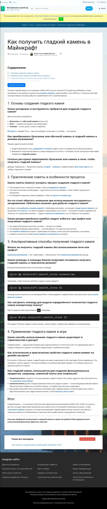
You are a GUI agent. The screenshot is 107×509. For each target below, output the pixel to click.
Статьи (14, 2)
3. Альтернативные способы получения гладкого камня (32, 78)
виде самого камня (84, 208)
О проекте (102, 2)
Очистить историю (87, 439)
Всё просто (12, 131)
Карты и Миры (43, 469)
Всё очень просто (82, 167)
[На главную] (3, 8)
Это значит (23, 211)
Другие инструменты (10, 464)
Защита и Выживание (81, 464)
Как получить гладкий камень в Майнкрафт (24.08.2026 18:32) (36, 445)
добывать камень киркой (32, 208)
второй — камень (51, 167)
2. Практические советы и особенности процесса (30, 76)
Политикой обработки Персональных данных (51, 16)
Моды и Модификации (82, 469)
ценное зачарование (55, 213)
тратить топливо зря (61, 195)
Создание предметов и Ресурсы (15, 477)
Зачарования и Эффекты (47, 464)
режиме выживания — (19, 255)
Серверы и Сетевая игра (47, 473)
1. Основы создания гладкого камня (24, 73)
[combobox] (61, 8)
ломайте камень (19, 231)
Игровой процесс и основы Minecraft (17, 469)
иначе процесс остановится (46, 234)
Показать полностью (16, 85)
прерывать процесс (57, 187)
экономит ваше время (23, 381)
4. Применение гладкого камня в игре (25, 81)
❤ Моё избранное (88, 2)
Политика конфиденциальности (43, 503)
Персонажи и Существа (11, 473)
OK (61, 19)
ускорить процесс (47, 93)
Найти (89, 8)
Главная (5, 2)
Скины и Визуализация (82, 473)
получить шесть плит (64, 391)
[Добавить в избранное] (61, 54)
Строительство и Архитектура (49, 477)
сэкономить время (16, 409)
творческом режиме (70, 255)
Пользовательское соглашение (64, 503)
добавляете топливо (43, 149)
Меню (103, 8)
